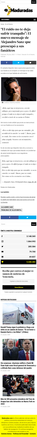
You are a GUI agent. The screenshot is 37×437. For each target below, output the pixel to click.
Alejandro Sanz (7, 207)
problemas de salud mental (11, 210)
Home (2, 24)
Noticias (3, 56)
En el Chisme (9, 24)
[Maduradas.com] (18, 15)
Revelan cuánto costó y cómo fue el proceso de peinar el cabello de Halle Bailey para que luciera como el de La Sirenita (18, 199)
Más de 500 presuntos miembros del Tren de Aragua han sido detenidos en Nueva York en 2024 (18, 401)
